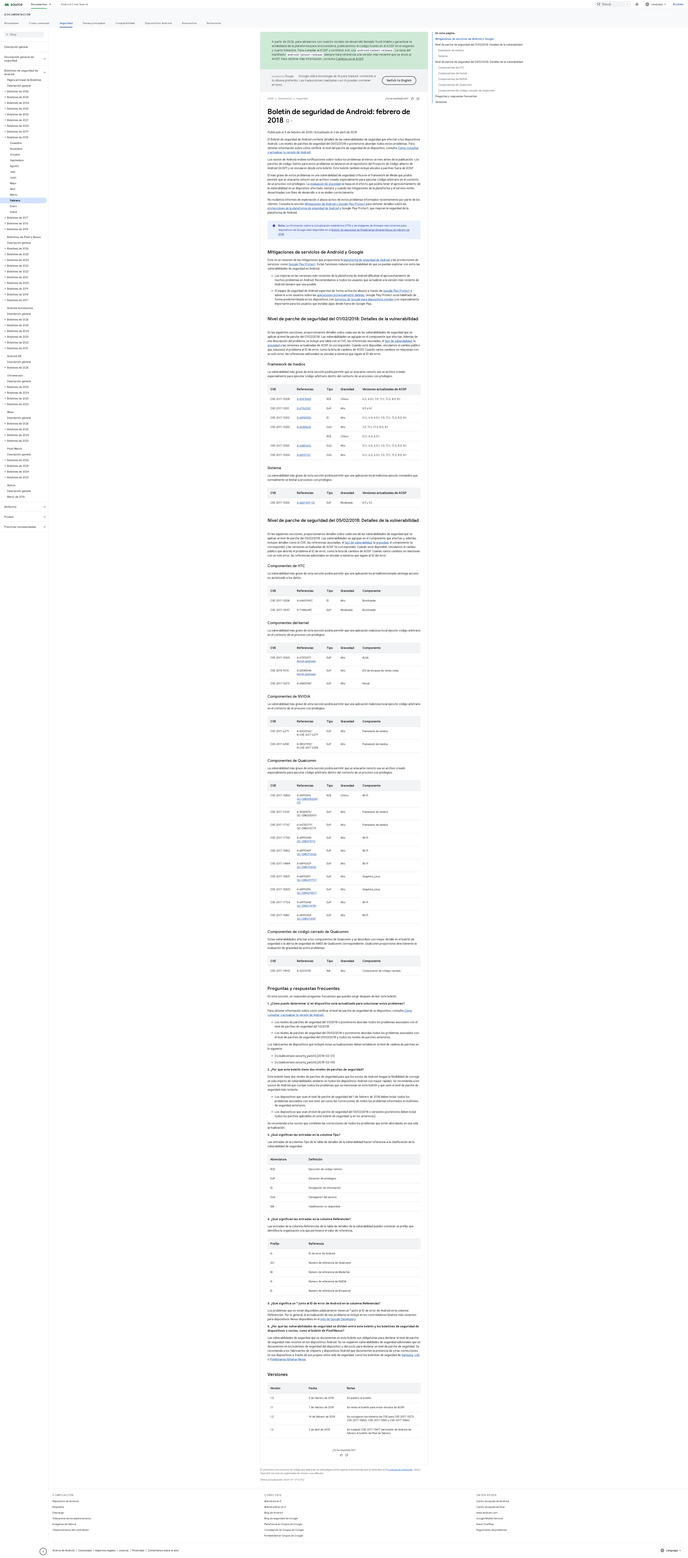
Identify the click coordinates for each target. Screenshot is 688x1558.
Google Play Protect (302, 264)
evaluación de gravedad (325, 184)
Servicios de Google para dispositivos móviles (364, 299)
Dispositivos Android (158, 23)
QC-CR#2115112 (306, 841)
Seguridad (66, 23)
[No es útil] (418, 98)
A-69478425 (304, 399)
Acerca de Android (63, 1550)
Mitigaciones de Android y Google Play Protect (335, 204)
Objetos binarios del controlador (70, 1529)
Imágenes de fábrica (64, 1524)
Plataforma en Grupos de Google (283, 1524)
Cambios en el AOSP (349, 59)
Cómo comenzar (39, 23)
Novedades (11, 23)
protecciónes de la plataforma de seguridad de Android (303, 208)
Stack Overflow (485, 1524)
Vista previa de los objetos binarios (71, 1518)
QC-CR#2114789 (306, 906)
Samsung (407, 1355)
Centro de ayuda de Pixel (490, 1506)
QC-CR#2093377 (307, 893)
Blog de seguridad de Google (281, 1518)
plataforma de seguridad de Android (366, 260)
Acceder (678, 4)
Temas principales (94, 23)
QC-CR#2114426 (306, 854)
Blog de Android (273, 1512)
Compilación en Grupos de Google (284, 1529)
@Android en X (272, 1501)
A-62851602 (304, 445)
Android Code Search (74, 4)
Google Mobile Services (489, 1518)
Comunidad (85, 1550)
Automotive (189, 23)
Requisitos (58, 1506)
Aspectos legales (105, 1550)
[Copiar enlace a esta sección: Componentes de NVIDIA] (313, 697)
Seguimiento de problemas (491, 1529)
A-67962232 (304, 408)
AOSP (270, 98)
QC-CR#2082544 (307, 799)
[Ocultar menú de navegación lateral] (43, 1551)
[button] (21, 58)
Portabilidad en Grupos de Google (283, 1535)
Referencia (214, 23)
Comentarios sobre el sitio (163, 1550)
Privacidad (138, 1550)
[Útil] (412, 98)
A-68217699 (303, 502)
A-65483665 (304, 427)
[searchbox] (24, 34)
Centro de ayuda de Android (492, 1501)
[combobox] (613, 4)
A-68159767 (303, 455)
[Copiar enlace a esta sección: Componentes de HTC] (308, 566)
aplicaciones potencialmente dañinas (340, 295)
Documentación (17, 14)
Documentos (39, 4)
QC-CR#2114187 (306, 918)
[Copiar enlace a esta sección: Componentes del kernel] (312, 623)
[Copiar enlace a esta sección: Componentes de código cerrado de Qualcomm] (352, 932)
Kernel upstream (306, 661)
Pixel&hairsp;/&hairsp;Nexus (288, 1359)
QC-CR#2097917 (307, 880)
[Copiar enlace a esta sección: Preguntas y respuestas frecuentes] (343, 989)
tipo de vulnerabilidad (398, 341)
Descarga (58, 1512)
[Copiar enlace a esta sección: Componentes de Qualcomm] (319, 761)
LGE (417, 1355)
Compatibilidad (125, 23)
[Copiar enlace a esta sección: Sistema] (284, 468)
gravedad (273, 345)
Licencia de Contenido (400, 1469)
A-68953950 (304, 417)
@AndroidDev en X (275, 1506)
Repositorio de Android (65, 1501)
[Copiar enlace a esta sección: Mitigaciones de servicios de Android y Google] (367, 252)
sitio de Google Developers (338, 1319)
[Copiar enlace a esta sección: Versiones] (291, 1375)
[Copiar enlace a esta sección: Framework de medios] (308, 364)
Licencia (123, 1550)
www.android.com (487, 1512)
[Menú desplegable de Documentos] (52, 4)
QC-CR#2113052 (306, 867)
